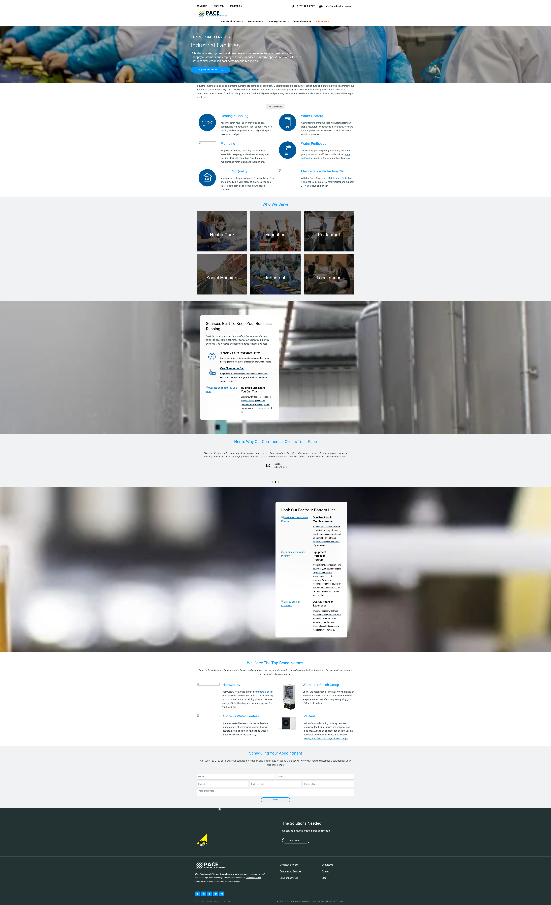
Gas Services (254, 21)
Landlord (218, 6)
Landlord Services (289, 878)
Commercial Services (290, 871)
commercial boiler (263, 691)
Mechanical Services (231, 21)
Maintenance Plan (302, 21)
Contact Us (327, 864)
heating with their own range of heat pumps (326, 738)
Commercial (236, 6)
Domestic (202, 6)
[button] (272, 482)
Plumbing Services (277, 21)
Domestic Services (289, 864)
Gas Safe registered (253, 878)
